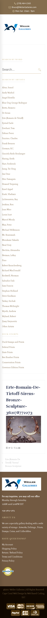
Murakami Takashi (10, 240)
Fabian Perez (8, 133)
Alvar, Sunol (7, 87)
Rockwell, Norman (10, 275)
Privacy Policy (8, 561)
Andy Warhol (8, 92)
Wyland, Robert (9, 316)
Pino (4, 260)
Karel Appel (7, 189)
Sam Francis (7, 286)
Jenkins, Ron (8, 204)
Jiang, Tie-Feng (9, 169)
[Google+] (12, 448)
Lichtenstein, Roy (10, 199)
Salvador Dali (8, 280)
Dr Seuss (6, 113)
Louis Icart (7, 214)
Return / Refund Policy (12, 552)
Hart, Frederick (9, 164)
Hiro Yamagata (9, 179)
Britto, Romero (8, 108)
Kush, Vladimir (9, 194)
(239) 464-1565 (23, 3)
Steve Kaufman (9, 296)
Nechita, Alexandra (11, 250)
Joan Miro (6, 209)
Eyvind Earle (7, 123)
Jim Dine (6, 174)
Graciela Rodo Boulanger (13, 153)
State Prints (7, 352)
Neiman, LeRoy (9, 255)
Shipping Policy (9, 548)
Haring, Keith (8, 158)
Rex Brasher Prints (10, 357)
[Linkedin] (17, 448)
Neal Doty (6, 245)
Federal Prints (8, 347)
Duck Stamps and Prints (13, 342)
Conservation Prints (11, 362)
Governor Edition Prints (13, 367)
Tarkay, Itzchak (8, 301)
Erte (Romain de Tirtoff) (12, 118)
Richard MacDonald (11, 270)
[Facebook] (7, 448)
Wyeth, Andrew (9, 311)
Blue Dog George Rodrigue (14, 103)
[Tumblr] (14, 448)
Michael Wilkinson (11, 230)
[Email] (19, 448)
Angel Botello (8, 97)
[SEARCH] (39, 69)
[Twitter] (9, 448)
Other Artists (8, 326)
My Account (7, 544)
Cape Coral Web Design (13, 593)
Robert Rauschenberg (12, 265)
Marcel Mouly (8, 219)
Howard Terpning (10, 184)
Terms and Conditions (12, 556)
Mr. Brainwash (8, 235)
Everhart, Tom (8, 128)
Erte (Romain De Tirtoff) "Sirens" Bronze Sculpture (13, 462)
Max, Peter (7, 225)
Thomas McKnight (10, 306)
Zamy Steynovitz (9, 321)
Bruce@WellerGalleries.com (23, 7)
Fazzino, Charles (9, 138)
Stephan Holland (10, 291)
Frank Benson (8, 143)
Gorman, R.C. (8, 148)
